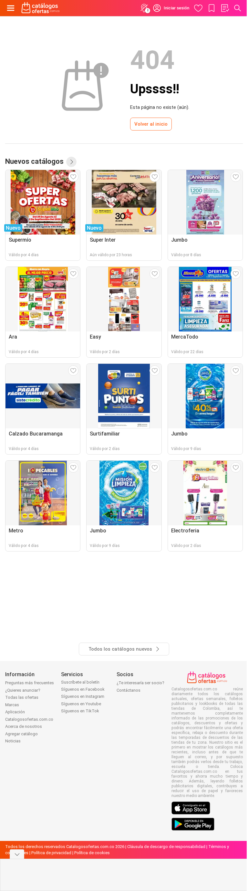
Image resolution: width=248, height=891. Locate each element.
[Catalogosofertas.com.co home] (40, 8)
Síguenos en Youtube (81, 703)
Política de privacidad (51, 852)
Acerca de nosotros (23, 726)
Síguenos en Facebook (83, 689)
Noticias (13, 741)
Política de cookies (92, 852)
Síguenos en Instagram (82, 696)
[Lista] (225, 8)
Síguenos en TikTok (80, 710)
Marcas (12, 704)
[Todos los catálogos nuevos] (71, 162)
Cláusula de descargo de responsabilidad (166, 846)
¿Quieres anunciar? (22, 690)
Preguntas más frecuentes (29, 682)
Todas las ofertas (21, 697)
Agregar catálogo (21, 733)
